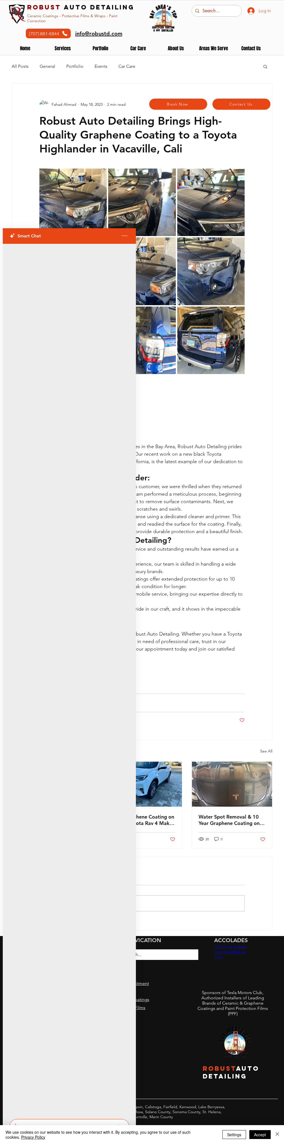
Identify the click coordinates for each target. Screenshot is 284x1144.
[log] (69, 680)
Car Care (126, 66)
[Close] (277, 1135)
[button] (100, 48)
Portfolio (74, 66)
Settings (234, 1134)
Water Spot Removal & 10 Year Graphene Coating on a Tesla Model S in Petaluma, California (231, 820)
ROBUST (219, 1068)
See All (266, 751)
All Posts (20, 66)
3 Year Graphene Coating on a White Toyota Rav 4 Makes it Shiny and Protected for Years (141, 820)
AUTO (247, 1068)
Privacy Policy (33, 1137)
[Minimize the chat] (124, 236)
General (47, 66)
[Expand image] (73, 202)
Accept (260, 1134)
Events (101, 66)
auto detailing (80, 7)
